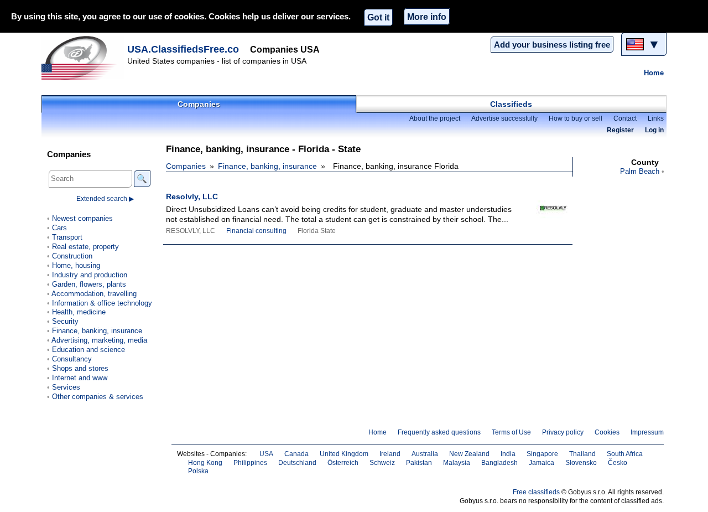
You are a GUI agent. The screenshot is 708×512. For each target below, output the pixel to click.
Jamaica (541, 463)
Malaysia (456, 463)
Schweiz (382, 463)
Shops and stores (80, 368)
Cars (59, 228)
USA (266, 454)
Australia (425, 454)
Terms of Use (511, 432)
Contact (625, 118)
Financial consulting (256, 231)
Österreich (342, 463)
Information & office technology (102, 303)
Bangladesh (499, 463)
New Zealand (469, 454)
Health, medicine (79, 312)
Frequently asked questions (439, 432)
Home (654, 73)
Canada (296, 454)
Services (66, 387)
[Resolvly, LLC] (542, 212)
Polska (198, 471)
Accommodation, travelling (94, 293)
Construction (72, 256)
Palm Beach (639, 171)
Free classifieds (536, 492)
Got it (378, 17)
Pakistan (419, 463)
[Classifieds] (82, 57)
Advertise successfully (504, 118)
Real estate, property (85, 246)
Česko (617, 463)
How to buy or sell (575, 118)
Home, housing (76, 265)
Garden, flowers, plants (89, 284)
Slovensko (581, 463)
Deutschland (297, 463)
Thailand (582, 454)
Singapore (542, 454)
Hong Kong (205, 463)
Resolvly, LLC (192, 196)
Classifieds (511, 104)
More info (426, 17)
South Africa (625, 454)
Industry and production (89, 275)
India (508, 454)
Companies (199, 104)
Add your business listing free (552, 44)
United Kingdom (344, 454)
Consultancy (72, 359)
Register (620, 130)
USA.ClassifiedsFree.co (183, 49)
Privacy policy (563, 432)
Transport (67, 237)
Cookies (607, 432)
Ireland (389, 454)
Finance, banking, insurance (267, 166)
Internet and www (79, 378)
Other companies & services (97, 396)
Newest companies (82, 218)
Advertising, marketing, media (99, 340)
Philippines (250, 463)
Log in (654, 130)
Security (65, 321)
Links (656, 118)
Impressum (647, 432)
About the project (434, 118)
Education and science (88, 349)
